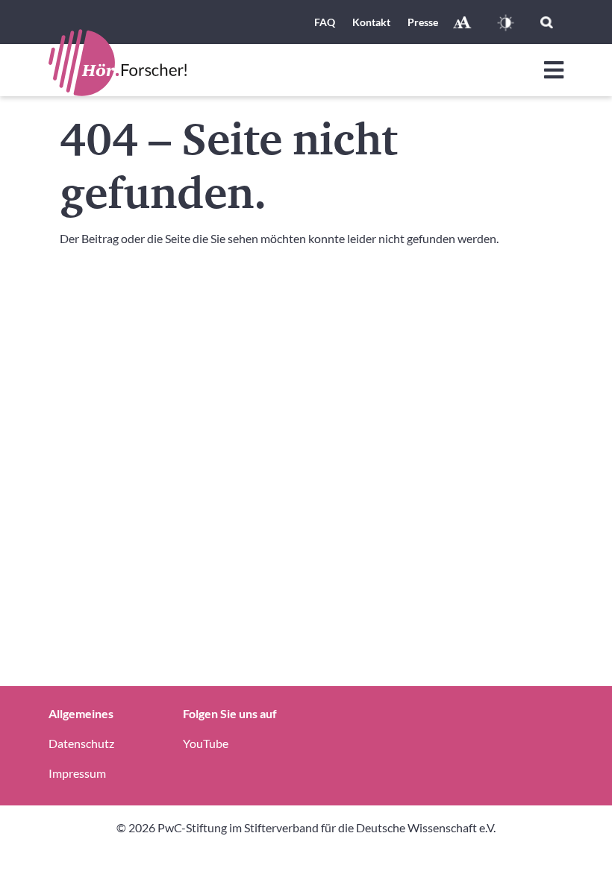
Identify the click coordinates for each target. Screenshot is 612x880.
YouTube (205, 743)
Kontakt (371, 22)
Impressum (77, 773)
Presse (423, 22)
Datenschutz (81, 743)
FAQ (324, 22)
